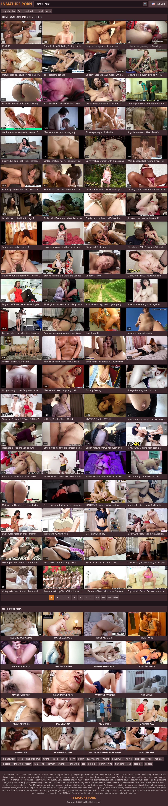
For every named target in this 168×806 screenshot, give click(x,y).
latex (20, 758)
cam (36, 763)
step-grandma (33, 758)
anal (40, 11)
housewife (117, 758)
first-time (119, 763)
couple (148, 763)
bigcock (6, 763)
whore (106, 758)
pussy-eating (93, 758)
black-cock (140, 758)
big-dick (92, 763)
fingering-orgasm (22, 763)
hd (43, 763)
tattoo (64, 758)
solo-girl (138, 763)
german (51, 763)
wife (110, 763)
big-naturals (9, 758)
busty (81, 758)
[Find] (145, 4)
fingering (74, 763)
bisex (55, 758)
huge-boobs (9, 11)
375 (109, 597)
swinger (62, 763)
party (102, 763)
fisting (46, 758)
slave (48, 11)
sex (129, 763)
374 (103, 597)
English (160, 3)
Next (115, 597)
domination (29, 11)
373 (97, 597)
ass (83, 763)
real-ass (158, 758)
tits (150, 758)
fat (19, 11)
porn (72, 758)
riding (129, 758)
